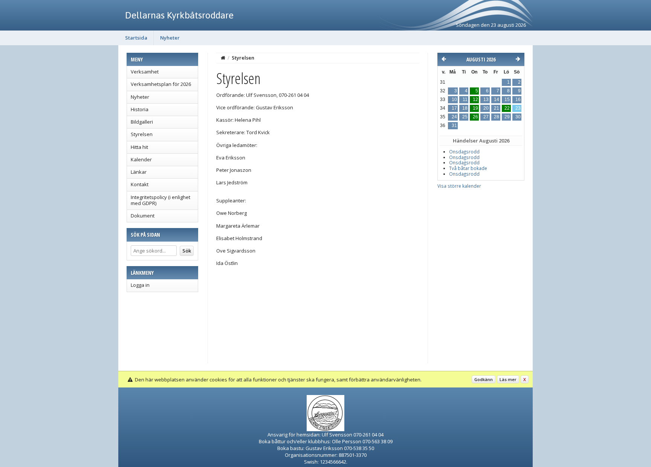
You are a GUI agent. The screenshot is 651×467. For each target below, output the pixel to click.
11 (465, 99)
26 (475, 117)
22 (507, 108)
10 (454, 99)
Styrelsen (142, 134)
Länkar (139, 171)
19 (475, 108)
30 (518, 117)
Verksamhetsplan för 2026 (161, 84)
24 (454, 117)
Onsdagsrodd (464, 152)
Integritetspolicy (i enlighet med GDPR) (160, 200)
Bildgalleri (142, 121)
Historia (139, 109)
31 (454, 125)
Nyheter (170, 37)
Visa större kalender (459, 186)
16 (518, 99)
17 (454, 108)
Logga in (140, 285)
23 (518, 108)
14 (496, 99)
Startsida (136, 37)
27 (486, 117)
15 (507, 99)
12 (475, 99)
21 (496, 108)
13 (486, 99)
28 (496, 117)
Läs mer (508, 379)
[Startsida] (223, 57)
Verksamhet (145, 71)
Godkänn (483, 379)
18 (465, 108)
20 (486, 108)
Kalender (141, 159)
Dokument (142, 215)
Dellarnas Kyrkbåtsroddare (179, 15)
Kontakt (139, 184)
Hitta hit (139, 147)
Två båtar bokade (468, 168)
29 (507, 117)
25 (465, 117)
